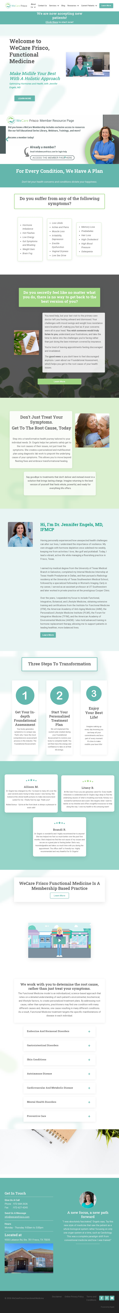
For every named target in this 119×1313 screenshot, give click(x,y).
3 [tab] (61, 157)
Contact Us (42, 6)
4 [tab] (65, 157)
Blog (63, 6)
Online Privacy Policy (74, 1296)
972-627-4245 (20, 1207)
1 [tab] (54, 157)
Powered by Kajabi (107, 1307)
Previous (6, 139)
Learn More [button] (106, 6)
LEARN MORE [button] (24, 98)
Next (112, 139)
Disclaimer (57, 1296)
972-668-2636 (20, 1203)
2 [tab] (57, 157)
